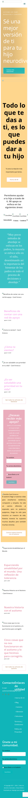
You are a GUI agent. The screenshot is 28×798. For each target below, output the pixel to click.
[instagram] (8, 694)
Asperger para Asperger (18, 790)
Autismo (14, 599)
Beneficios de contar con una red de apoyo (13, 314)
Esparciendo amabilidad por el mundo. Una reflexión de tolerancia (13, 571)
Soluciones (19, 716)
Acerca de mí (19, 698)
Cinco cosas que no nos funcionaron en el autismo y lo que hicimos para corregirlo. (13, 648)
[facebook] (3, 694)
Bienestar (14, 305)
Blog (16, 702)
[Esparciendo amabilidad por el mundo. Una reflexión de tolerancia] (14, 554)
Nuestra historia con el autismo (14, 609)
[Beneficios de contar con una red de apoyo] (14, 300)
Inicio (17, 693)
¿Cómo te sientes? (9, 348)
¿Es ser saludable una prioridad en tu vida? (13, 384)
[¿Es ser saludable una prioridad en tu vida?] (14, 368)
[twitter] (5, 694)
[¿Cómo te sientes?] (14, 336)
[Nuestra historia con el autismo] (14, 596)
